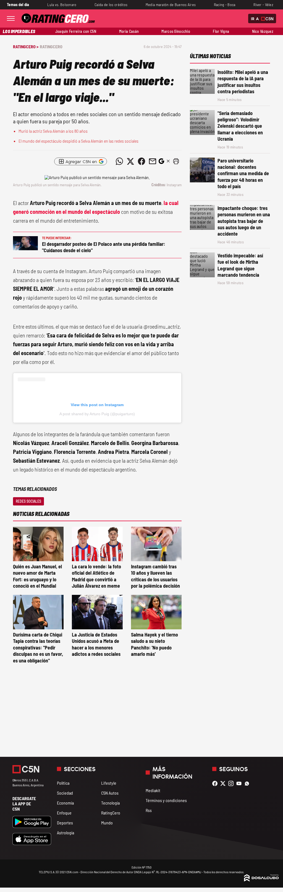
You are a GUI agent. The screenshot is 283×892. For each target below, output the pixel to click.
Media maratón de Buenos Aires (171, 4)
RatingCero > (25, 46)
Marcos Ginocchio (175, 31)
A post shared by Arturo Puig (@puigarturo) (97, 414)
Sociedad (65, 792)
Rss (149, 810)
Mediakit (153, 790)
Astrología (65, 832)
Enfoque (64, 812)
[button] (176, 161)
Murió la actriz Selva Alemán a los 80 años (53, 131)
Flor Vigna (221, 31)
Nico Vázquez (262, 31)
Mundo (107, 822)
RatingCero (51, 46)
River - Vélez (263, 4)
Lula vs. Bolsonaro (61, 4)
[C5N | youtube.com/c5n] (240, 783)
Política (63, 783)
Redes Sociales (28, 501)
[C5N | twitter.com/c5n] (224, 783)
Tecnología (110, 802)
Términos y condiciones (166, 800)
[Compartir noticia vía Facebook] (141, 161)
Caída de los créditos (111, 4)
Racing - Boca (224, 4)
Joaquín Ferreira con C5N (75, 31)
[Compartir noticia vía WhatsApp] (119, 161)
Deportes (65, 822)
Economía (65, 802)
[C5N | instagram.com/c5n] (232, 783)
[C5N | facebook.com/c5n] (216, 783)
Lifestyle (108, 783)
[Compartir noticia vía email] (152, 161)
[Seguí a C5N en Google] (161, 162)
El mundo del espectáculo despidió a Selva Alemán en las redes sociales (78, 140)
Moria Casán (129, 31)
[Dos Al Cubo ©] (261, 879)
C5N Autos (110, 792)
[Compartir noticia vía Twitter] (130, 161)
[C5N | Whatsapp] (248, 783)
